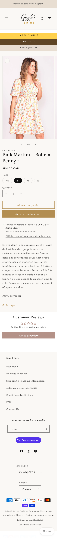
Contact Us (12, 408)
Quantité (7, 187)
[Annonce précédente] (5, 4)
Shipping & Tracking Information (25, 380)
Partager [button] (11, 305)
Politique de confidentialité (30, 520)
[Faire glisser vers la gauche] (21, 144)
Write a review (28, 335)
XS (9, 181)
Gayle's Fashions (20, 511)
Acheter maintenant (28, 214)
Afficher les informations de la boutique (28, 235)
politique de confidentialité (21, 387)
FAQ (8, 401)
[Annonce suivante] (51, 4)
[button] (6, 18)
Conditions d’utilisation (30, 524)
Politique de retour (16, 373)
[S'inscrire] (45, 429)
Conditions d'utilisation (19, 394)
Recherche (12, 366)
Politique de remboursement (40, 515)
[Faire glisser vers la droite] (35, 144)
